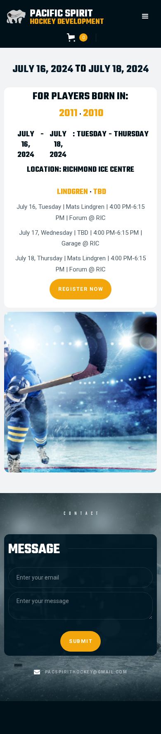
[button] (145, 16)
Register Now (80, 289)
